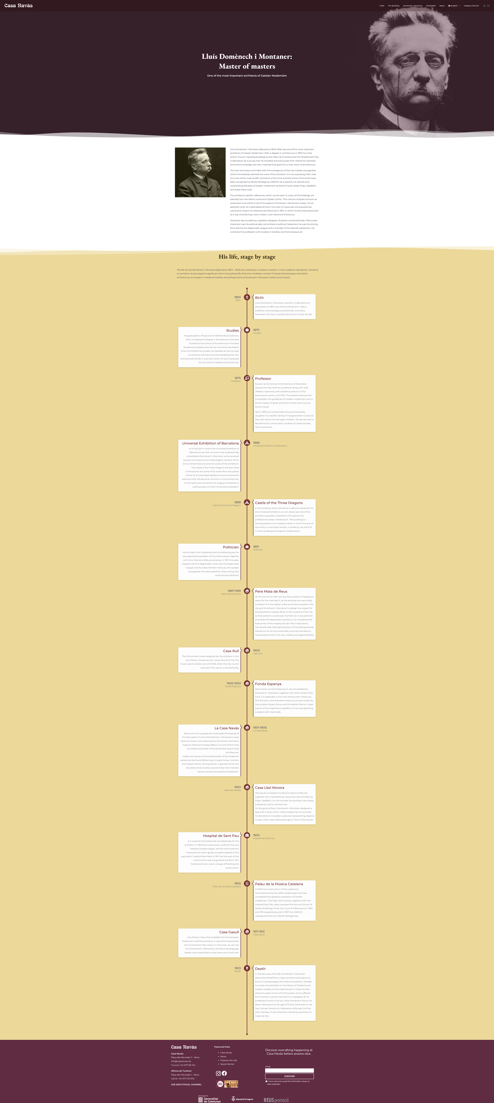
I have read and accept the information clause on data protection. (288, 1083)
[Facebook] (488, 6)
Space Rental (227, 1064)
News (223, 1056)
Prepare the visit (228, 1060)
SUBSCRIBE (289, 1076)
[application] (458, 5)
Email (268, 1066)
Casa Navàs (226, 1052)
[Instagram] (484, 6)
